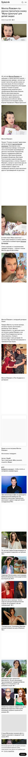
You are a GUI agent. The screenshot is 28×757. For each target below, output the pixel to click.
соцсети (4, 462)
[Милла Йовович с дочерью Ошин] (14, 267)
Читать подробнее (9, 751)
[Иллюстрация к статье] (14, 32)
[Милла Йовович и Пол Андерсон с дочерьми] (14, 359)
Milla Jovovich (17, 460)
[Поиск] (22, 2)
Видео (10, 462)
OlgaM (8, 458)
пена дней (8, 460)
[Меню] (26, 2)
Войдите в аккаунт (7, 469)
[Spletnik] (5, 2)
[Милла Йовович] (14, 120)
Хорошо (23, 754)
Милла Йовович (14, 76)
